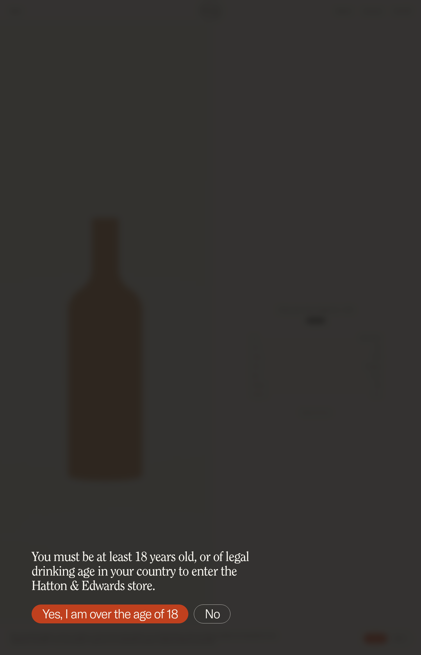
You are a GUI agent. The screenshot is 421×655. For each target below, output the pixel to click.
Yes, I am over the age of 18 (110, 614)
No (212, 614)
